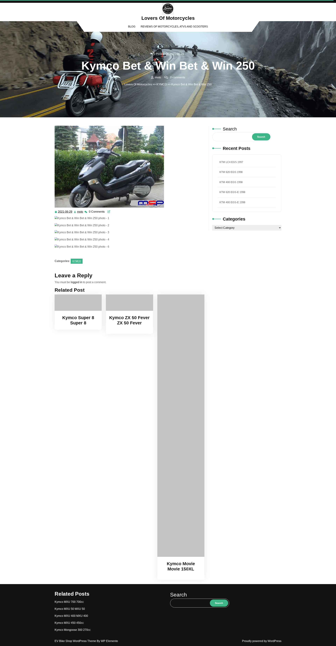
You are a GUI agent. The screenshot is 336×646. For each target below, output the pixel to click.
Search (230, 128)
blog (131, 26)
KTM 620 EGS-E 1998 (232, 192)
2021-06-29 (65, 212)
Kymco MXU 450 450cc (69, 622)
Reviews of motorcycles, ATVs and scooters (174, 26)
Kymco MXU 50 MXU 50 (70, 608)
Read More (76, 302)
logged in (76, 282)
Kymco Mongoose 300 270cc (73, 629)
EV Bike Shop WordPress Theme (76, 641)
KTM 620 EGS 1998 (231, 172)
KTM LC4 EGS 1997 (231, 162)
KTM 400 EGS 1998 (231, 182)
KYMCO (161, 84)
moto (80, 211)
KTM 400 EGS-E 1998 (232, 202)
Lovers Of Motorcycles (168, 18)
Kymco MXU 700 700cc (69, 601)
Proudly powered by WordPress (261, 641)
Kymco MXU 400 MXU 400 (71, 615)
